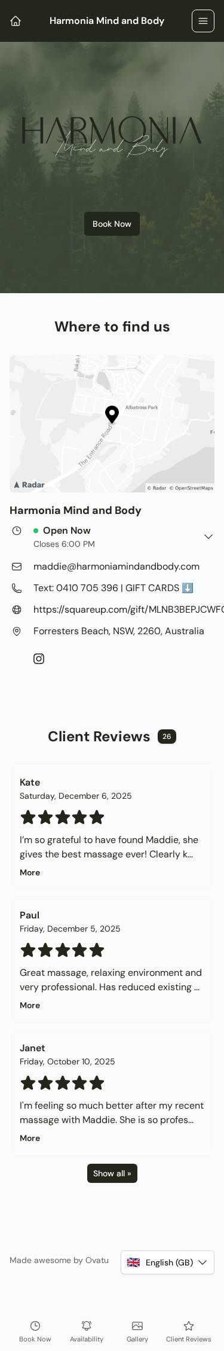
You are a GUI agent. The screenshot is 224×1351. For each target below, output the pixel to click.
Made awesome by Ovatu (59, 1260)
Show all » (112, 1173)
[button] (167, 1262)
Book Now (112, 223)
